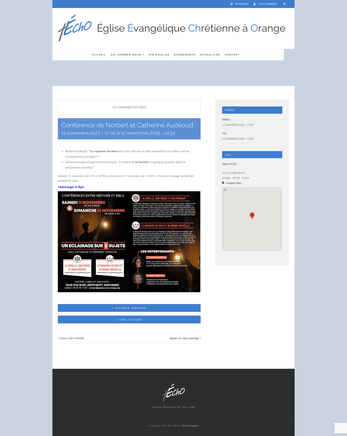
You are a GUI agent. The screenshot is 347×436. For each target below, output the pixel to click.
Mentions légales (190, 425)
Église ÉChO (229, 164)
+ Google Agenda (129, 308)
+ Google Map (233, 183)
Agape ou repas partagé (184, 338)
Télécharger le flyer (71, 187)
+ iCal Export (129, 319)
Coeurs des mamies (72, 338)
